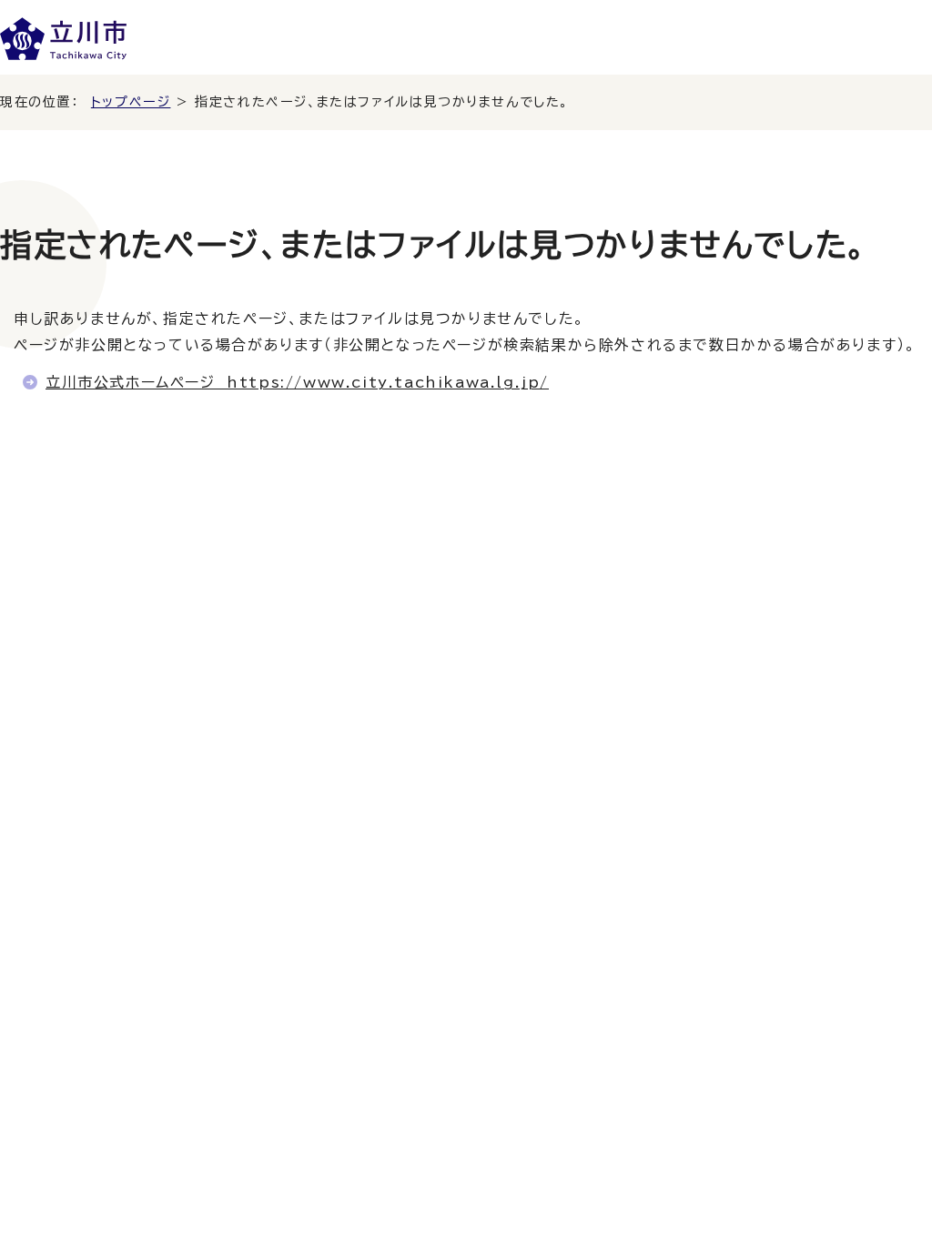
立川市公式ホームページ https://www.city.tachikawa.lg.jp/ (297, 382)
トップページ (131, 102)
